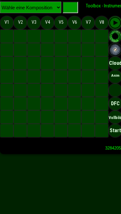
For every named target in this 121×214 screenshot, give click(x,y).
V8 (101, 22)
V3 (34, 22)
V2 (20, 22)
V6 (74, 22)
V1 (7, 22)
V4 (47, 22)
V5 (61, 22)
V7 (88, 22)
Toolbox (93, 5)
